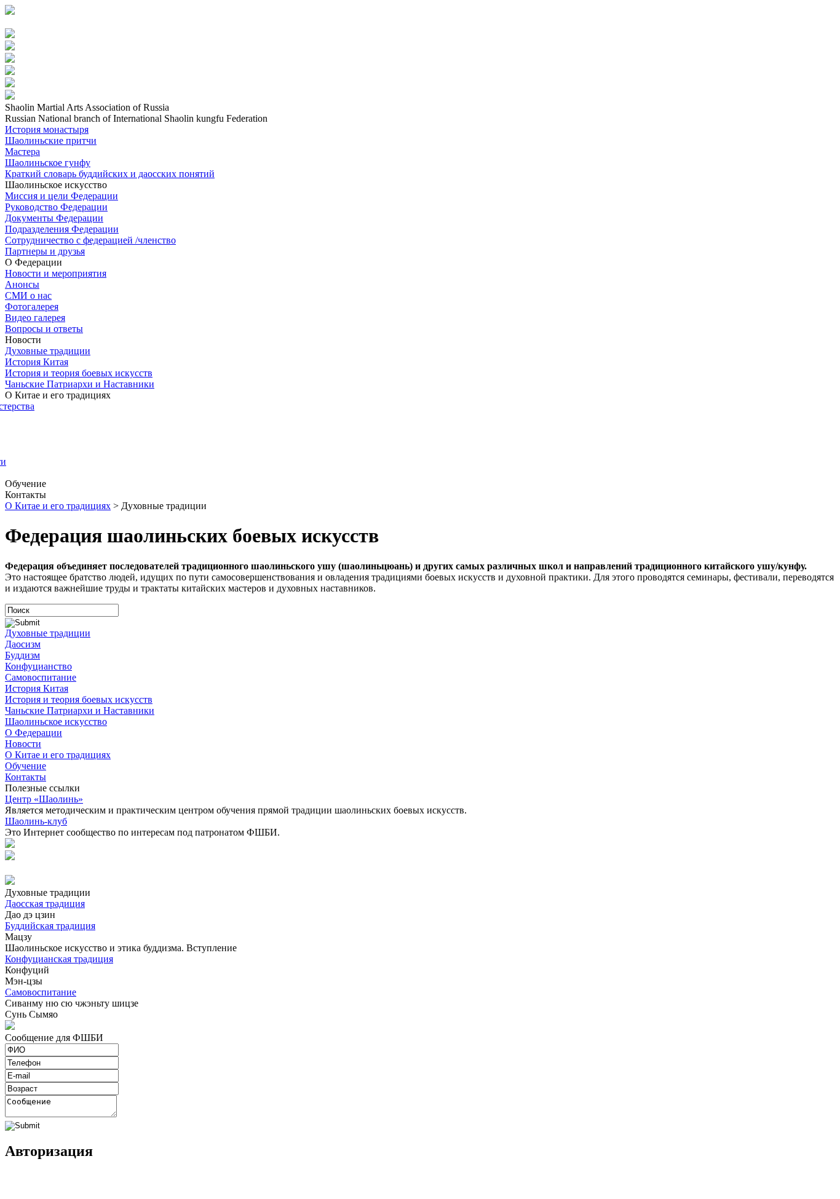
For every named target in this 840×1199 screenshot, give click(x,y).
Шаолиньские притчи (51, 140)
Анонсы (22, 284)
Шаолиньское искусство (56, 721)
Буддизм (22, 655)
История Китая (36, 362)
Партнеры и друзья (45, 251)
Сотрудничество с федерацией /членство (90, 240)
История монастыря (47, 129)
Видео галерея (35, 317)
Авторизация (34, 22)
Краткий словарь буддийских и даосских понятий (110, 173)
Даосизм (23, 644)
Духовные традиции (47, 351)
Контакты (25, 777)
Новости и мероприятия (55, 273)
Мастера (22, 151)
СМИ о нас (28, 295)
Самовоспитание (40, 677)
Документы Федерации (54, 218)
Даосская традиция (45, 903)
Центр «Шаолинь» (44, 799)
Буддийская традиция (50, 925)
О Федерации (33, 732)
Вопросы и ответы (44, 328)
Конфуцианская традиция (59, 959)
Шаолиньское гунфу (47, 162)
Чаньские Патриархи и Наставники (79, 384)
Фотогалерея (31, 306)
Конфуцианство (38, 666)
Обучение (25, 766)
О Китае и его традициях (58, 506)
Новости (23, 743)
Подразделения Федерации (62, 229)
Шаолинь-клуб (36, 821)
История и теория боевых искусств (79, 373)
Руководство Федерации (56, 207)
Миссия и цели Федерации (61, 196)
